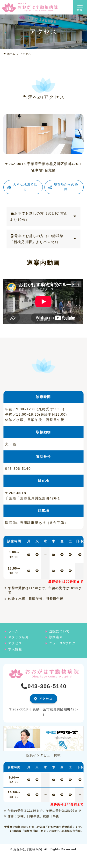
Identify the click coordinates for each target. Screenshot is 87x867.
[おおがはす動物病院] (30, 7)
